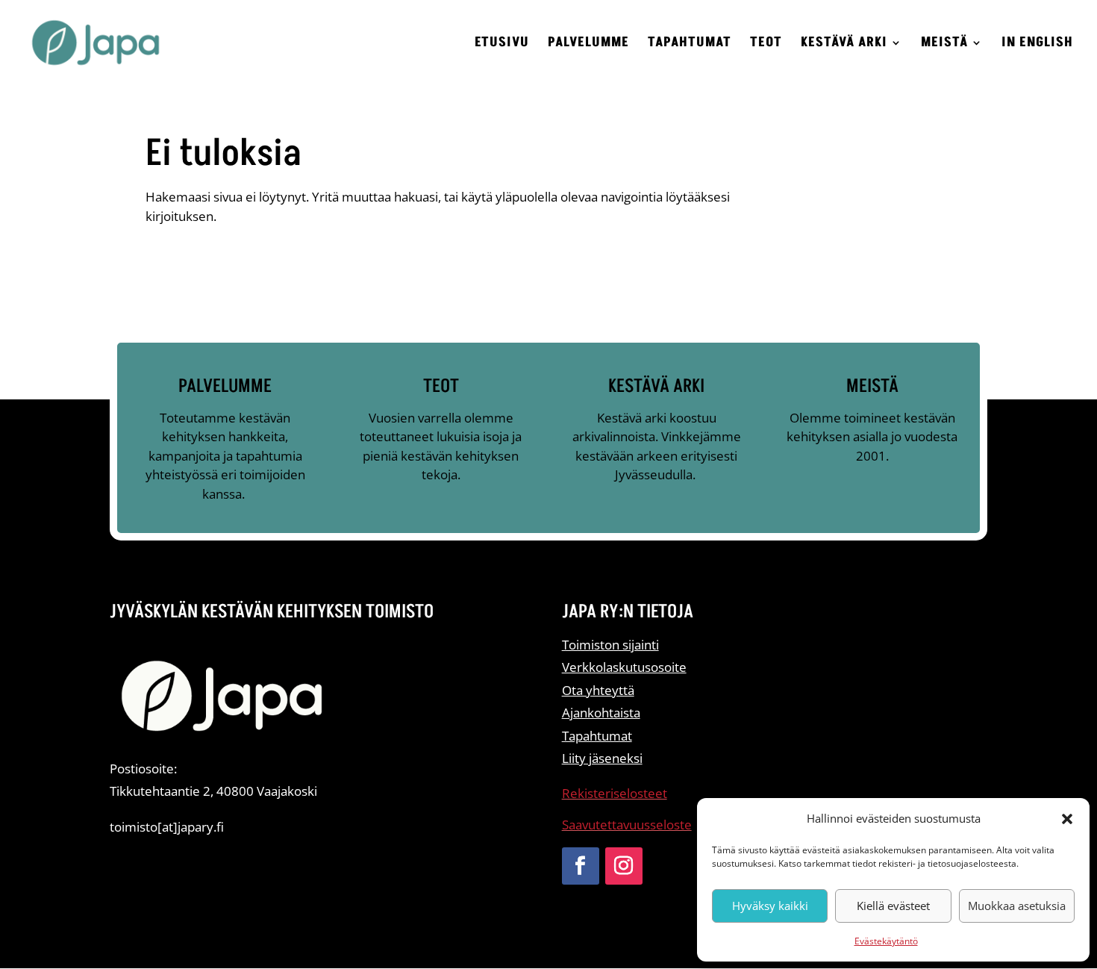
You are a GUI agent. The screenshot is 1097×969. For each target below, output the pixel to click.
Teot (766, 44)
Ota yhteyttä (598, 690)
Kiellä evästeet (893, 905)
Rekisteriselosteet (614, 793)
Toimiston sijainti (610, 644)
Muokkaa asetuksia (1017, 905)
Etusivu (502, 44)
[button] (1067, 818)
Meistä (944, 44)
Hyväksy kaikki (770, 905)
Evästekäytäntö (886, 941)
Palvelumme (588, 44)
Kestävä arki (844, 44)
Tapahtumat (689, 44)
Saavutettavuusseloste (627, 824)
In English (1037, 44)
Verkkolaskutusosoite (624, 667)
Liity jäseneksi (602, 758)
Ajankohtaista (601, 712)
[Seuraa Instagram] (624, 866)
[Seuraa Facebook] (580, 866)
